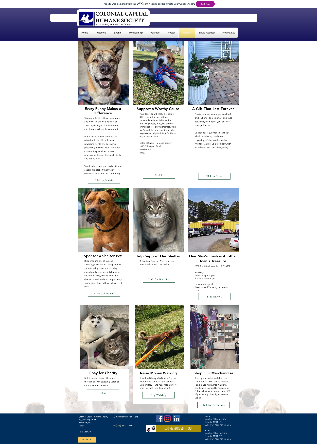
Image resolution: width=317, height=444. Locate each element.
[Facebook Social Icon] (159, 418)
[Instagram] (167, 418)
